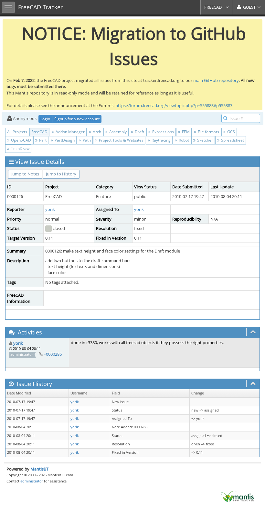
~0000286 (53, 354)
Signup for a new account (77, 119)
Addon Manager (70, 131)
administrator (31, 481)
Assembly (117, 131)
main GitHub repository (216, 80)
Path (86, 140)
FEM (185, 131)
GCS (230, 131)
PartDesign (64, 140)
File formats (208, 131)
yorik (50, 209)
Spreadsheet (232, 140)
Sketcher (204, 140)
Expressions (162, 131)
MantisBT (39, 469)
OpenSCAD (20, 140)
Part (42, 140)
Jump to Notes (25, 174)
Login (45, 119)
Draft (139, 131)
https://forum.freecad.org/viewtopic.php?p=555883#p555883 (173, 105)
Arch (96, 131)
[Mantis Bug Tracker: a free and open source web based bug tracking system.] (237, 496)
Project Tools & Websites (120, 140)
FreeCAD (213, 7)
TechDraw (19, 148)
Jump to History (61, 174)
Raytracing (161, 140)
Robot (183, 140)
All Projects (17, 131)
